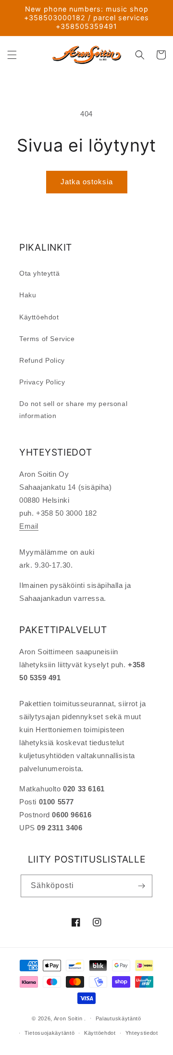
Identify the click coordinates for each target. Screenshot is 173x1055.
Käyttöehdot (39, 317)
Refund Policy (42, 360)
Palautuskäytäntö (118, 1018)
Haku (27, 295)
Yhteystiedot (141, 1033)
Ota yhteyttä (39, 273)
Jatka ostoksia (87, 182)
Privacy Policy (42, 382)
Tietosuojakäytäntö (50, 1033)
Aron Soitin (68, 1018)
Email (28, 526)
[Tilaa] (141, 886)
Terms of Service (47, 339)
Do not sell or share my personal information (73, 409)
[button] (12, 54)
